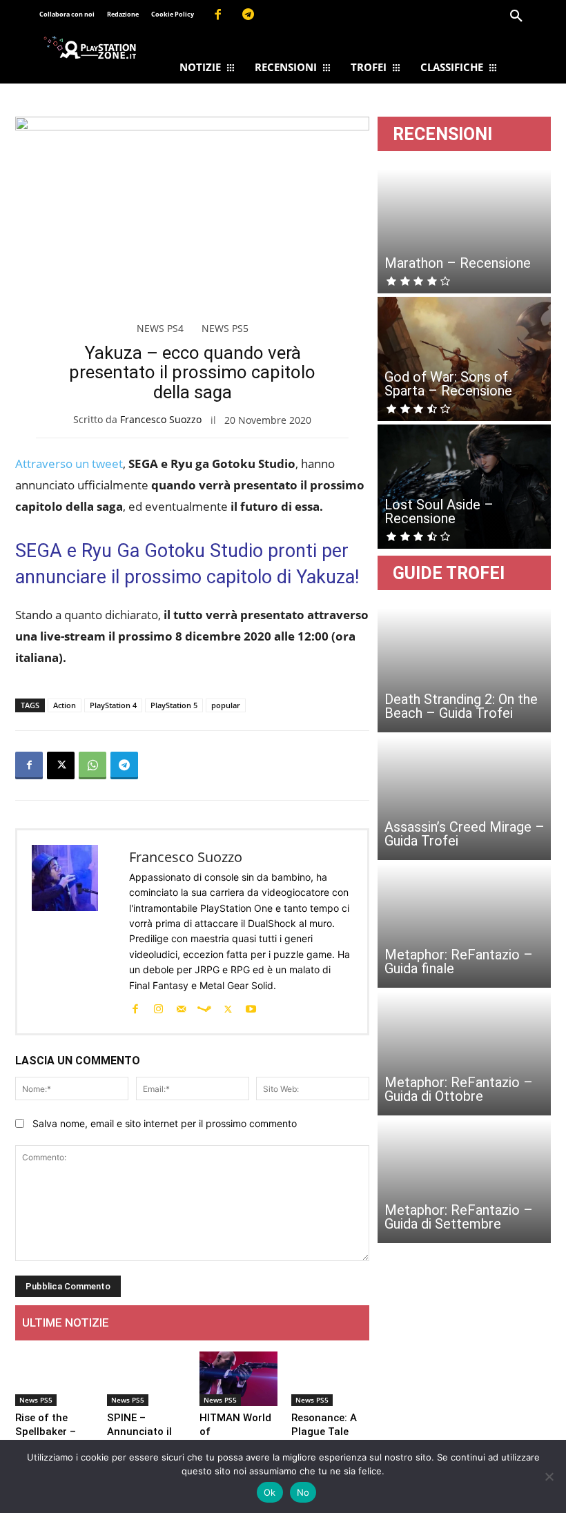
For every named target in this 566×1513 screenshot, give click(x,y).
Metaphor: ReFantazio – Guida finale (458, 961)
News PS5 (225, 328)
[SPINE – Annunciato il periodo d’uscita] (146, 1378)
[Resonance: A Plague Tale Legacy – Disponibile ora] (330, 1378)
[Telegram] (248, 15)
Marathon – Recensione (457, 263)
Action (64, 705)
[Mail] (181, 1008)
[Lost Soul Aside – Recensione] (464, 486)
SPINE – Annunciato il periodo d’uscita (139, 1438)
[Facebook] (217, 15)
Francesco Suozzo (161, 419)
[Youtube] (250, 1008)
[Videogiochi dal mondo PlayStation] (90, 47)
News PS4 (160, 328)
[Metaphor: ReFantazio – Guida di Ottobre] (464, 1053)
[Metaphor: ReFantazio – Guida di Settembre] (464, 1181)
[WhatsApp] (92, 765)
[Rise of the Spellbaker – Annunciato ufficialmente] (54, 1378)
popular (225, 705)
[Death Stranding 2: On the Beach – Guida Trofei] (464, 670)
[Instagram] (158, 1008)
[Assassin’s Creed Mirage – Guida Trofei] (464, 798)
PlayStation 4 (113, 705)
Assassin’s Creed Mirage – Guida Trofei (464, 834)
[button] (516, 16)
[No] (549, 1476)
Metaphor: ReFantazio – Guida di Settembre (458, 1217)
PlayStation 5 (173, 705)
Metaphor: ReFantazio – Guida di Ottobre (458, 1089)
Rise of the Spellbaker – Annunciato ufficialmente (47, 1438)
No (303, 1492)
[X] (61, 765)
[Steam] (204, 1008)
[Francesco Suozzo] (73, 932)
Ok (270, 1492)
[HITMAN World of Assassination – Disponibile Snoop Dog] (238, 1378)
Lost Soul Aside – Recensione (439, 511)
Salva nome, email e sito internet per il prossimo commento (164, 1123)
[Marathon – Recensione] (464, 231)
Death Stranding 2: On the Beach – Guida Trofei (461, 706)
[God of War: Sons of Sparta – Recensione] (464, 359)
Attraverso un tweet (69, 463)
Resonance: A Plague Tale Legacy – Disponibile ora (327, 1438)
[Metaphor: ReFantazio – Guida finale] (464, 925)
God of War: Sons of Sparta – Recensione (448, 384)
